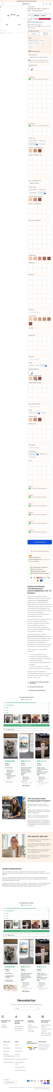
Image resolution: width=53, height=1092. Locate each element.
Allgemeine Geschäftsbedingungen (9, 1055)
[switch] (30, 79)
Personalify (14, 1087)
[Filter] (4, 729)
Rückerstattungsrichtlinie (21, 1059)
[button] (2, 3)
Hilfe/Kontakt (18, 1048)
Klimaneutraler (33, 24)
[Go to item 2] (17, 718)
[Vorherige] (1, 19)
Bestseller (32, 7)
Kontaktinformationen (45, 1088)
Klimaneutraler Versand (39, 571)
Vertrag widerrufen (20, 1067)
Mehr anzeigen (25, 785)
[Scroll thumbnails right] (48, 719)
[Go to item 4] (36, 718)
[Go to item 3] (26, 718)
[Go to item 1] (8, 718)
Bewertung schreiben (26, 725)
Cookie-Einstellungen (8, 1062)
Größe (39, 38)
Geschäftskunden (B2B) (19, 1063)
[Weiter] (24, 19)
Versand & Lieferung (17, 1055)
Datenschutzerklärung (8, 1059)
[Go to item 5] (45, 718)
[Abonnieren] (37, 1008)
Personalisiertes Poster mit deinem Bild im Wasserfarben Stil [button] (9, 782)
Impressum (6, 1051)
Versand (48, 1087)
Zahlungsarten (18, 1051)
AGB (44, 1087)
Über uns (5, 1045)
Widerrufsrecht (29, 1087)
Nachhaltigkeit (7, 1048)
